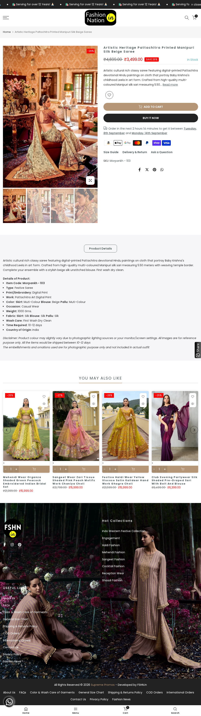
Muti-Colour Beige (46, 302)
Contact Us (10, 647)
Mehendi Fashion (113, 552)
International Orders (16, 640)
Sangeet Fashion (113, 559)
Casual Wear (22, 306)
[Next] (91, 117)
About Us (9, 598)
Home (7, 32)
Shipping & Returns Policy (20, 626)
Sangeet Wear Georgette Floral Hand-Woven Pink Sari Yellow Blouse (123, 480)
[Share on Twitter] (147, 169)
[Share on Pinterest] (154, 169)
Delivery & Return (134, 152)
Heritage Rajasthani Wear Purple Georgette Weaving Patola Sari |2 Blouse (26, 480)
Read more (170, 84)
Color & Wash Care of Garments (25, 612)
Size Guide (111, 152)
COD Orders (11, 633)
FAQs (6, 605)
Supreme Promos (103, 685)
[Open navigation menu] (33, 17)
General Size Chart (15, 619)
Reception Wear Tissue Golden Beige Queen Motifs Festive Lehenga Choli (175, 480)
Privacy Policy (12, 654)
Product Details (100, 249)
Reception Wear (113, 573)
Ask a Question (162, 152)
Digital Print (27, 292)
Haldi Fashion (111, 545)
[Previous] (10, 117)
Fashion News (12, 661)
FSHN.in (142, 685)
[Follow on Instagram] (12, 544)
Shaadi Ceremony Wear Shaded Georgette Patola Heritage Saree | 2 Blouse (75, 480)
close (197, 4)
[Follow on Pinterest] (19, 544)
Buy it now (151, 118)
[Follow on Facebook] (4, 544)
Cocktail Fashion (113, 566)
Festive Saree (19, 288)
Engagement (111, 538)
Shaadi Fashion (112, 580)
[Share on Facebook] (139, 169)
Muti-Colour (77, 302)
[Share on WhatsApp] (162, 169)
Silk (18, 316)
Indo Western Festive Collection (123, 531)
